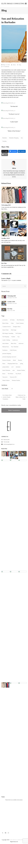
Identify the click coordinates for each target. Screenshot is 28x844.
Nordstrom (4, 350)
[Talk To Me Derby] (22, 626)
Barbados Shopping (14, 137)
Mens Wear (13, 343)
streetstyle (18, 367)
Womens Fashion (16, 380)
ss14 (12, 367)
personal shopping (6, 353)
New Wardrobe (14, 346)
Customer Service (6, 326)
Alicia (14, 64)
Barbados (4, 137)
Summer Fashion (21, 370)
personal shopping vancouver (9, 356)
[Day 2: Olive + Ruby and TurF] (14, 626)
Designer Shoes (16, 326)
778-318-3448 (6, 442)
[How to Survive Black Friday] (5, 514)
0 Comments (6, 66)
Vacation (4, 141)
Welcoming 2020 (6, 205)
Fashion (13, 336)
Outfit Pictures (13, 350)
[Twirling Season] (14, 737)
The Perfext (10, 373)
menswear (21, 343)
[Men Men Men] (22, 737)
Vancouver (4, 377)
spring (21, 363)
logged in (10, 280)
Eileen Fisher (5, 330)
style (13, 370)
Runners (20, 360)
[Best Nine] (14, 252)
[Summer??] (5, 684)
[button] (26, 3)
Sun (22, 137)
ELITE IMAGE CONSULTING (12, 4)
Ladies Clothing (6, 340)
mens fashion (5, 343)
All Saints (12, 320)
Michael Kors (5, 346)
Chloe (12, 323)
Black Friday (5, 323)
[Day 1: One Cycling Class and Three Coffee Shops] (5, 626)
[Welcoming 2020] (14, 194)
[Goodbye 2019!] (14, 223)
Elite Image (13, 330)
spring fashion (5, 367)
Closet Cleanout (20, 323)
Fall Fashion (18, 333)
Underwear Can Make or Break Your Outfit (20, 397)
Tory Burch (18, 373)
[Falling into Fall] (14, 514)
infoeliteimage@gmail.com (8, 444)
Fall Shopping (5, 336)
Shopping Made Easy (13, 363)
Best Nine (4, 263)
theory (3, 373)
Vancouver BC (13, 377)
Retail (14, 360)
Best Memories (20, 320)
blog (20, 64)
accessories (5, 320)
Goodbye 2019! (5, 238)
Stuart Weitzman (6, 370)
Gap (18, 336)
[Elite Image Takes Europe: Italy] (22, 514)
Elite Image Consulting (7, 333)
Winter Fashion (6, 380)
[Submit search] (25, 286)
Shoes (3, 363)
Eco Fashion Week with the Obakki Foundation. (6, 397)
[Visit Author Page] (14, 163)
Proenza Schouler (6, 360)
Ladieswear (15, 340)
